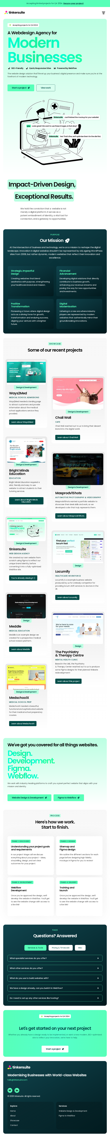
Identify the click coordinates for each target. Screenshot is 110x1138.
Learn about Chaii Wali (67, 437)
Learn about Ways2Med (22, 422)
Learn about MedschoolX (22, 723)
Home (13, 1111)
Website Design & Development (73, 1111)
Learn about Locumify (67, 597)
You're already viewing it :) (23, 578)
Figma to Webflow (67, 1115)
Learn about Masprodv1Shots (70, 516)
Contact (14, 1125)
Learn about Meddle (20, 649)
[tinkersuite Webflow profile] (10, 1090)
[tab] (35, 948)
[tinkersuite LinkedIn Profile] (16, 1090)
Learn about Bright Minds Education (26, 500)
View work (46, 87)
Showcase (14, 1120)
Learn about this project (68, 681)
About (13, 1115)
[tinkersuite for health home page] (14, 13)
